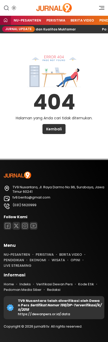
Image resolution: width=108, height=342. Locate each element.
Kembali (54, 129)
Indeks (25, 284)
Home (9, 284)
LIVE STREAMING (17, 265)
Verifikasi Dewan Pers (54, 284)
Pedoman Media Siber (22, 289)
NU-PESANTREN (27, 20)
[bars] (99, 9)
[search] (6, 7)
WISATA (58, 260)
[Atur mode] (13, 7)
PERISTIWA (55, 20)
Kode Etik (86, 284)
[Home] (5, 20)
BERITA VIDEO (82, 20)
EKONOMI (38, 260)
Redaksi (53, 289)
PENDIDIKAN (14, 260)
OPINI (75, 260)
